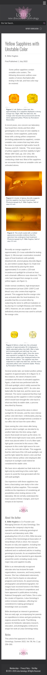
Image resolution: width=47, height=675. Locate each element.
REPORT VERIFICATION (32, 28)
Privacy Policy (25, 668)
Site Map (34, 668)
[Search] (44, 23)
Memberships (14, 668)
